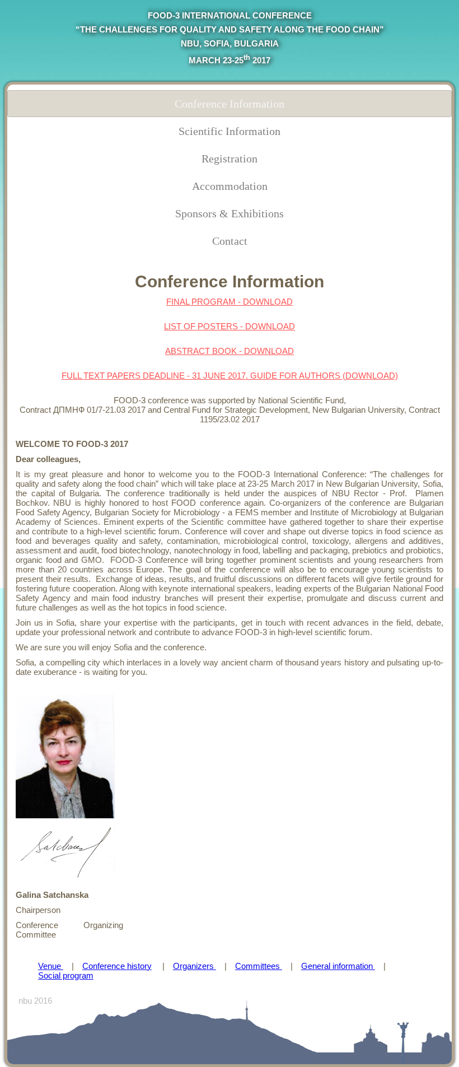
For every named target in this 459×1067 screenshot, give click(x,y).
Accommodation (230, 186)
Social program (65, 975)
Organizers (194, 966)
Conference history (117, 966)
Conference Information (229, 103)
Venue (50, 966)
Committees (258, 966)
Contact (229, 241)
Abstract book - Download (229, 351)
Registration (229, 158)
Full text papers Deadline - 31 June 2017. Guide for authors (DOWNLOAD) (230, 375)
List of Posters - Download (229, 326)
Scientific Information (229, 131)
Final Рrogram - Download (229, 301)
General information (338, 966)
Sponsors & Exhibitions (229, 213)
